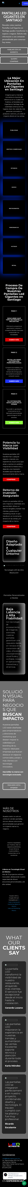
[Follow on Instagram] (12, 1149)
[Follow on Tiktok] (20, 1149)
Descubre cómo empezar (14, 786)
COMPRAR (11, 479)
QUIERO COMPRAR (14, 60)
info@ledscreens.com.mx (11, 1158)
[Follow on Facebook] (7, 1149)
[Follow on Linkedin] (16, 1149)
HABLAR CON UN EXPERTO (14, 51)
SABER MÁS (14, 340)
